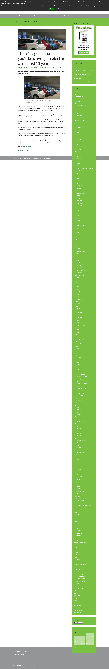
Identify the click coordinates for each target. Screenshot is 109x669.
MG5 (78, 329)
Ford (76, 246)
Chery (76, 228)
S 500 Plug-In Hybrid (81, 325)
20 (81, 641)
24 (92, 641)
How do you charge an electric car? (82, 74)
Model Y (79, 436)
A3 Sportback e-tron (81, 105)
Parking (77, 360)
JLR (76, 279)
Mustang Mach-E (81, 251)
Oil (76, 557)
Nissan (76, 346)
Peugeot (77, 362)
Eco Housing (78, 544)
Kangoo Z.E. (79, 530)
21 (84, 641)
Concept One (80, 400)
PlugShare (79, 203)
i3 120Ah (80, 137)
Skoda (76, 412)
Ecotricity (79, 171)
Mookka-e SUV (80, 452)
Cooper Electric (80, 339)
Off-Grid (77, 554)
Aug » (75, 650)
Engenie (79, 173)
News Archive (37, 158)
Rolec (78, 210)
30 (89, 643)
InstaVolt (79, 188)
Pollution (77, 562)
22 (87, 641)
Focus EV (79, 248)
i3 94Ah (80, 139)
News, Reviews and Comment (41, 67)
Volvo (76, 481)
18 (75, 641)
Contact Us (67, 16)
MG (76, 327)
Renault (77, 381)
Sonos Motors (78, 610)
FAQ (75, 572)
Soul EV (78, 296)
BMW (76, 123)
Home (14, 16)
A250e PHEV (79, 313)
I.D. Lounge (79, 472)
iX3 (77, 147)
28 (84, 643)
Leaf (78, 351)
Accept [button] (52, 9)
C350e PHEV (79, 317)
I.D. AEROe (79, 467)
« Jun (75, 647)
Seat (76, 405)
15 (87, 639)
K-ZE (78, 386)
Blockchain (76, 91)
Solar (78, 215)
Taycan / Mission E (81, 379)
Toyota (77, 438)
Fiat (76, 242)
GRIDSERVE (79, 185)
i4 (77, 142)
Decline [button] (58, 9)
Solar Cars (76, 608)
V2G (78, 223)
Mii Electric (79, 409)
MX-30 (78, 308)
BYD (76, 152)
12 (78, 639)
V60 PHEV (79, 486)
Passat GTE (79, 477)
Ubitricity (79, 220)
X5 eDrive (79, 149)
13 (81, 639)
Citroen (77, 230)
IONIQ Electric (80, 265)
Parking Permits (77, 603)
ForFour (79, 419)
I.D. (77, 464)
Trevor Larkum (57, 67)
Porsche (77, 372)
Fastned (79, 183)
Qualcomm (79, 208)
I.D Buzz (79, 537)
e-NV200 (79, 523)
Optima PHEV (80, 294)
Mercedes (77, 310)
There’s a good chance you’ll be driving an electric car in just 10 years (41, 58)
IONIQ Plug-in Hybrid (81, 270)
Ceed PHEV (79, 284)
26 (78, 643)
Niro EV (78, 289)
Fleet (75, 590)
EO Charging (80, 176)
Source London (80, 218)
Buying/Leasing (79, 574)
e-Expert (79, 369)
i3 (77, 135)
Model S (79, 431)
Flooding (77, 552)
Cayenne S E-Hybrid (81, 374)
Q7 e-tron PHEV (80, 113)
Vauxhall (77, 443)
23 (89, 641)
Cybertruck (79, 426)
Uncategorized (77, 612)
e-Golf (78, 457)
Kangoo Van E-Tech (81, 388)
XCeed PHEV (80, 299)
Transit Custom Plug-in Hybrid (84, 505)
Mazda (76, 306)
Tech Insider (27, 146)
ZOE (78, 391)
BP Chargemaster (81, 161)
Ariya (78, 348)
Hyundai (77, 260)
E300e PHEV (79, 320)
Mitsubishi (77, 342)
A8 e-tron (79, 108)
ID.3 (78, 474)
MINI (76, 334)
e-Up (78, 459)
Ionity (78, 190)
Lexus (76, 301)
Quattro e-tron (80, 115)
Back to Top (47, 158)
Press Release (77, 605)
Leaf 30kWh (81, 353)
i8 (77, 144)
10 (92, 636)
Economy (77, 547)
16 (89, 639)
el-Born (78, 407)
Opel (76, 355)
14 (84, 639)
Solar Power (78, 567)
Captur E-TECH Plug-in (82, 383)
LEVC (76, 508)
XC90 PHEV (79, 489)
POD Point (79, 205)
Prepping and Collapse (80, 564)
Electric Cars (45, 16)
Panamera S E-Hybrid (82, 376)
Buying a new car (81, 576)
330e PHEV (79, 127)
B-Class (78, 315)
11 (75, 639)
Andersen (79, 158)
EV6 (78, 286)
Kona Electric (80, 272)
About (52, 16)
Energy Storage (79, 549)
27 (81, 643)
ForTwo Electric (80, 421)
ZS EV (78, 332)
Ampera (79, 445)
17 (92, 639)
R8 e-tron (79, 118)
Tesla (76, 424)
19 (78, 641)
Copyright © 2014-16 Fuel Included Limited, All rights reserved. (28, 665)
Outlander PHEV (80, 344)
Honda (76, 256)
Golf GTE (79, 462)
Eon (78, 178)
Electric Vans (77, 496)
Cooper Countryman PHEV (83, 337)
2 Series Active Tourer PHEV (83, 125)
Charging (77, 156)
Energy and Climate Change (80, 542)
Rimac (76, 398)
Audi (76, 103)
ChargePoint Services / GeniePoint (85, 168)
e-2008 (78, 364)
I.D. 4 (78, 540)
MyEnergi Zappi (80, 193)
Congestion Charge (78, 96)
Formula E (77, 253)
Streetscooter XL (81, 503)
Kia (76, 282)
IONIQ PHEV (79, 267)
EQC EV (78, 322)
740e (78, 132)
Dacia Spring (80, 237)
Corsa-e (79, 357)
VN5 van (79, 510)
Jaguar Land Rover (79, 275)
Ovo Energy (79, 200)
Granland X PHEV (81, 450)
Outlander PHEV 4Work (82, 519)
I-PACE (78, 277)
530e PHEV (79, 130)
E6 (77, 154)
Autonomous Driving (80, 120)
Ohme (78, 198)
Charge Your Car (80, 166)
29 (87, 643)
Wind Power (78, 569)
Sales (50, 67)
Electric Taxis (77, 493)
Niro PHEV (79, 291)
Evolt (78, 180)
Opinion (75, 600)
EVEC (76, 239)
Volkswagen (78, 455)
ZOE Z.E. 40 (81, 393)
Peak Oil (77, 559)
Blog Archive (27, 158)
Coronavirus (76, 99)
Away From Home (81, 588)
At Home (79, 585)
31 (92, 643)
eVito (78, 514)
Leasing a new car (81, 581)
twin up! (79, 479)
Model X (79, 433)
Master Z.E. (79, 533)
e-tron (78, 110)
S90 (78, 484)
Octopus (79, 195)
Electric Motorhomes (79, 491)
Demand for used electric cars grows (82, 81)
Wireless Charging (81, 225)
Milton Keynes (77, 595)
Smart (76, 416)
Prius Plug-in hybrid (81, 440)
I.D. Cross (79, 469)
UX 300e (79, 303)
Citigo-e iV (79, 414)
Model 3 (79, 428)
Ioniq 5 (78, 262)
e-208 (78, 367)
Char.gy (78, 163)
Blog (75, 94)
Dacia (76, 235)
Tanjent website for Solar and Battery (28, 16)
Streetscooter (80, 500)
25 (75, 643)
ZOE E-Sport (80, 395)
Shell (78, 213)
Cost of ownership (81, 578)
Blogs (59, 16)
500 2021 (79, 244)
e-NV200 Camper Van (82, 526)
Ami (78, 232)
